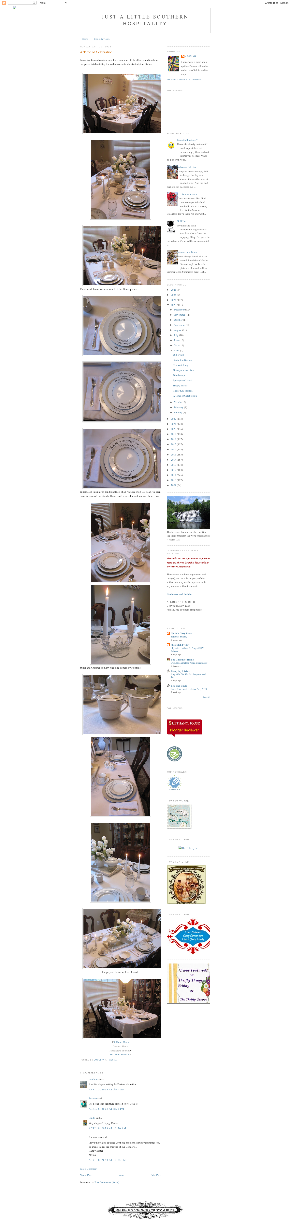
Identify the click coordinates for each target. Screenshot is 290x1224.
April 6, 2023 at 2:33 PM (106, 1108)
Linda (92, 1118)
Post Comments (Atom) (106, 1182)
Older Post (155, 1175)
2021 (174, 424)
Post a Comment (88, 1168)
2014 (174, 459)
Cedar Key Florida (183, 390)
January (178, 412)
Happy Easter (180, 385)
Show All (206, 697)
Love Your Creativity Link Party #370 (189, 688)
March (177, 402)
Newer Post (86, 1175)
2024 (174, 300)
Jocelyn (190, 56)
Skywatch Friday (180, 645)
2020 (174, 429)
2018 (174, 439)
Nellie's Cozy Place (181, 633)
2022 (174, 418)
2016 (174, 449)
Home (85, 39)
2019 (174, 434)
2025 (174, 295)
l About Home (121, 1042)
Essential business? (187, 140)
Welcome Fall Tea (186, 167)
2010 (174, 480)
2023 (174, 305)
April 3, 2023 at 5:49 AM (107, 1089)
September (180, 325)
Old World (178, 355)
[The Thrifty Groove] (193, 1003)
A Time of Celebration (185, 395)
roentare (93, 1079)
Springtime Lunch (182, 380)
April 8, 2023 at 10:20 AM (107, 1128)
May (177, 345)
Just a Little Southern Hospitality (145, 20)
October (178, 319)
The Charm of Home (182, 659)
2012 (174, 470)
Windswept (179, 375)
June (177, 340)
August (178, 330)
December (179, 309)
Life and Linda (179, 685)
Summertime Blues (187, 252)
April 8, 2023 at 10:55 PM (107, 1160)
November (180, 314)
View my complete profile (184, 80)
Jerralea (93, 1098)
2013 (174, 465)
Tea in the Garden (182, 360)
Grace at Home (120, 1046)
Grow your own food (184, 370)
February (179, 407)
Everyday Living (180, 671)
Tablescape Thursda (119, 1050)
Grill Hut (181, 221)
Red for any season (187, 194)
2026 (174, 289)
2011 (174, 475)
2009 (174, 485)
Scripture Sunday (179, 636)
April (177, 350)
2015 (174, 454)
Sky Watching (180, 365)
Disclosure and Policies (179, 594)
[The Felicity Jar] (188, 848)
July (176, 335)
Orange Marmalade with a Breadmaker (189, 662)
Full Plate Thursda (119, 1054)
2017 (174, 444)
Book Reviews (101, 39)
